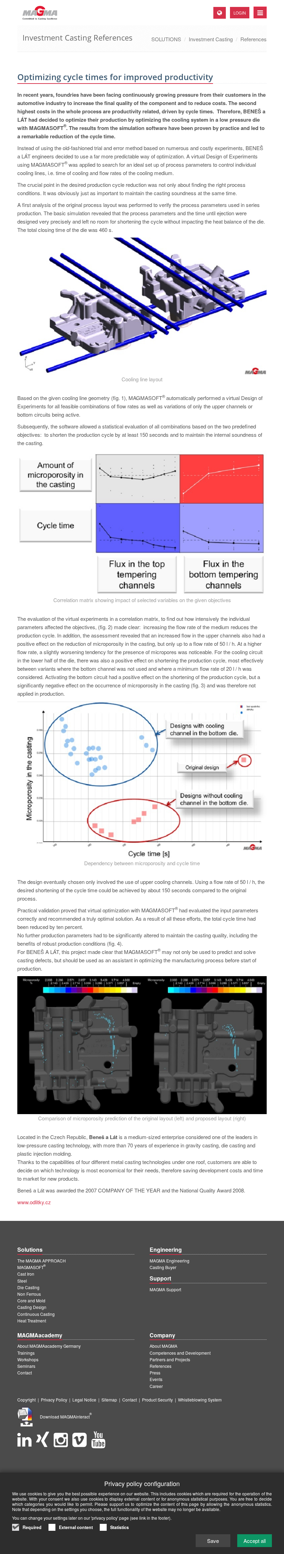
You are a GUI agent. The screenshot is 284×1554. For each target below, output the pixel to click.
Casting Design (31, 1307)
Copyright (26, 1400)
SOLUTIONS (166, 39)
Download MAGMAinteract (66, 1417)
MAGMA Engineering (169, 1261)
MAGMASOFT (31, 1267)
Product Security (157, 1400)
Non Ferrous (29, 1294)
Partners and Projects (170, 1359)
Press (155, 1372)
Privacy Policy (54, 1400)
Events (156, 1379)
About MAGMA (163, 1346)
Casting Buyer (163, 1267)
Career (156, 1386)
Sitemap (109, 1400)
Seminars (26, 1366)
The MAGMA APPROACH (41, 1261)
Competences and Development (180, 1353)
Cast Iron (25, 1274)
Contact (24, 1372)
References (253, 39)
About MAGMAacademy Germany (49, 1346)
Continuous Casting (36, 1314)
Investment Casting (211, 39)
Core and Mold (31, 1300)
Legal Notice (84, 1400)
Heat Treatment (31, 1320)
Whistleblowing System (200, 1400)
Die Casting (28, 1287)
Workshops (27, 1359)
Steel (22, 1281)
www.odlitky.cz (34, 1202)
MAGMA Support (165, 1289)
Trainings (26, 1353)
